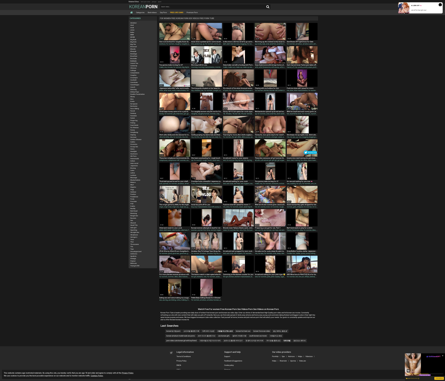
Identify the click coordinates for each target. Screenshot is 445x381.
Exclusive (133, 106)
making (183, 300)
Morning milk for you (199, 65)
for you (299, 183)
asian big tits (248, 207)
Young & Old (134, 266)
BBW (132, 35)
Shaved (133, 223)
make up (239, 67)
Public (132, 206)
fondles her (291, 253)
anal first (273, 44)
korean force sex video (261, 331)
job (174, 114)
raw (288, 183)
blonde (266, 90)
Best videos (152, 12)
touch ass (215, 160)
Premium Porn (192, 12)
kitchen (231, 277)
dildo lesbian (183, 277)
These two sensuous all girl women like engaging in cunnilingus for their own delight (270, 158)
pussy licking (310, 253)
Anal (132, 25)
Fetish (132, 118)
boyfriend (293, 114)
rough (205, 160)
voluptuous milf (174, 160)
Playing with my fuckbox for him (267, 88)
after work (167, 90)
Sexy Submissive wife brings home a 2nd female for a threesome (270, 65)
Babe (132, 32)
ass (160, 300)
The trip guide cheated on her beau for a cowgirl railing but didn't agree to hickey (206, 88)
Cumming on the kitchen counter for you (238, 274)
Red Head (133, 211)
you (312, 183)
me (165, 67)
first (244, 230)
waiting (253, 183)
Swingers (133, 237)
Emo (132, 99)
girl (270, 160)
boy (192, 207)
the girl (234, 137)
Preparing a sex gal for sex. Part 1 (268, 228)
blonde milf (273, 90)
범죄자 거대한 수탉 (239, 336)
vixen (225, 230)
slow (291, 90)
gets (294, 207)
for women (170, 44)
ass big (165, 300)
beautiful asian (218, 183)
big (183, 67)
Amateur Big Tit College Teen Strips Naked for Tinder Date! (206, 251)
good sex (183, 253)
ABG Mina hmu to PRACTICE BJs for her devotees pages (302, 274)
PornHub (275, 356)
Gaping (133, 135)
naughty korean (203, 114)
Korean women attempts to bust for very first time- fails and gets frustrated (206, 228)
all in (259, 160)
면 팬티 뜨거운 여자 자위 (254, 341)
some (216, 44)
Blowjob (133, 51)
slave (305, 160)
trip (192, 90)
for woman (308, 207)
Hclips (300, 356)
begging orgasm (315, 137)
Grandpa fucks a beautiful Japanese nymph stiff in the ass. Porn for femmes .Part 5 (206, 181)
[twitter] (171, 352)
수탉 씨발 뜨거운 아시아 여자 (210, 341)
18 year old (236, 114)
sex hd (260, 230)
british (280, 90)
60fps (307, 277)
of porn (225, 90)
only (217, 114)
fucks (193, 183)
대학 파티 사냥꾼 (208, 331)
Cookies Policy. (97, 376)
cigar (282, 277)
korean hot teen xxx (243, 331)
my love (211, 137)
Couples (133, 75)
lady (263, 44)
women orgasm (216, 230)
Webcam (133, 263)
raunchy (314, 114)
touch (210, 160)
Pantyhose (134, 197)
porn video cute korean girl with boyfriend (181, 341)
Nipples (133, 187)
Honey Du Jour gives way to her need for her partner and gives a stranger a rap (270, 135)
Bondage (133, 54)
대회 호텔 (287, 341)
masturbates (181, 90)
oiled (161, 230)
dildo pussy (246, 137)
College (133, 70)
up (203, 44)
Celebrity (133, 66)
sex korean (268, 230)
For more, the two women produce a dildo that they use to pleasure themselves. (174, 274)
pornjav (154, 2)
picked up (198, 44)
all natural (264, 160)
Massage (133, 177)
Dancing (133, 89)
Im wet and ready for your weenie (235, 158)
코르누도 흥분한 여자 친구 (233, 341)
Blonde (133, 49)
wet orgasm (245, 183)
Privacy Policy (181, 361)
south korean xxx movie (258, 336)
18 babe (229, 114)
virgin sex (175, 207)
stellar (298, 253)
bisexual (241, 90)
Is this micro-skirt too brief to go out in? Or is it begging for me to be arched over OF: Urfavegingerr (238, 42)
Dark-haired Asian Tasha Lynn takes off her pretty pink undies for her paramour (302, 65)
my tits (196, 137)
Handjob (133, 151)
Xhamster (283, 361)
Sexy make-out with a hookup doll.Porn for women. (238, 65)
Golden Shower (136, 139)
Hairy (132, 149)
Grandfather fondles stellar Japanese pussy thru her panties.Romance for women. (302, 251)
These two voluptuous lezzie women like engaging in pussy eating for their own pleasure (174, 158)
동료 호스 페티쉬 (300, 341)
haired (289, 67)
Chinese (133, 68)
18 (224, 114)
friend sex (295, 230)
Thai (132, 242)
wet (224, 160)
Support (227, 356)
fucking (221, 137)
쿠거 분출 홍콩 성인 (273, 341)
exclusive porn (284, 183)
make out (231, 67)
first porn (250, 230)
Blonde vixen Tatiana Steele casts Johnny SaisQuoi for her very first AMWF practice (238, 228)
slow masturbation (301, 90)
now (300, 137)
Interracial (134, 163)
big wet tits (242, 160)
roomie (263, 207)
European (133, 104)
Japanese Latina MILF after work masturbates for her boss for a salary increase (174, 88)
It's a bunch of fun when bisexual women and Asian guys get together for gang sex (238, 88)
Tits (131, 246)
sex (256, 230)
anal (267, 44)
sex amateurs (284, 230)
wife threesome (265, 67)
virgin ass (183, 207)
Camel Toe (134, 63)
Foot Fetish (134, 125)
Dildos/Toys (134, 92)
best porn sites (145, 2)
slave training (313, 160)
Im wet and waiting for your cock (235, 181)
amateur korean (213, 300)
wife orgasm (284, 67)
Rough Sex (134, 216)
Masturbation (135, 180)
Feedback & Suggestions (233, 361)
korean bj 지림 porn (173, 331)
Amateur (133, 23)
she (171, 137)
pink (268, 277)
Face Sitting (134, 108)
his (302, 160)
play (301, 230)
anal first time (282, 44)
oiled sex (184, 230)
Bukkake (133, 61)
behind (312, 277)
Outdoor (133, 192)
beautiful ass (208, 183)
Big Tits (133, 44)
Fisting (132, 123)
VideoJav (302, 361)
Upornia (293, 361)
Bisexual (133, 46)
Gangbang (134, 132)
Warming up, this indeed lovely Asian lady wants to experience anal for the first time (270, 42)
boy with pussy (213, 207)
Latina (132, 173)
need (260, 137)
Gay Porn (163, 12)
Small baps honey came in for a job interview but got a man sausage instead (174, 111)
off (293, 67)
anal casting (281, 114)
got (185, 114)
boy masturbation (201, 207)
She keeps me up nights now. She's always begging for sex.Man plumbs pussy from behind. (302, 135)
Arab (132, 27)
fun (230, 90)
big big (187, 67)
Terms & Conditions (183, 356)
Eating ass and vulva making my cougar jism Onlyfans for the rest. (174, 298)
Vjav (283, 356)
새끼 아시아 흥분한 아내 (206, 336)
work (174, 90)
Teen (132, 239)
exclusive (275, 183)
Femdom (133, 116)
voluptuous (163, 160)
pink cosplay (275, 277)
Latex (132, 170)
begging (243, 44)
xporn (159, 2)
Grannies (133, 144)
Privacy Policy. (128, 373)
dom (288, 160)
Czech (132, 87)
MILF (132, 185)
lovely (259, 44)
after (161, 90)
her (296, 67)
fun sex (235, 90)
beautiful (199, 183)
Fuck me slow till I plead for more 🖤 (237, 205)
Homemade (134, 158)
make (161, 67)
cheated (197, 90)
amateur (299, 44)
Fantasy (133, 113)
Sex (131, 220)
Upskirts (133, 256)
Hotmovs (291, 356)
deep (279, 253)
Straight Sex (134, 232)
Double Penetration (137, 94)
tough (281, 207)
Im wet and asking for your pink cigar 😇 (270, 274)
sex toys (275, 230)
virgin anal (167, 207)
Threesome (134, 244)
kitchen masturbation (242, 277)
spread (165, 183)
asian (132, 30)
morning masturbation (206, 67)
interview (179, 114)
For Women (134, 127)
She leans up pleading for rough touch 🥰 (206, 158)
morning (194, 67)
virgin (161, 207)
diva (192, 44)
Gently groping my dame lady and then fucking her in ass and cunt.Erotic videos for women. (206, 135)
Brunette (133, 58)
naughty (178, 44)
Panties (133, 194)
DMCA (178, 365)
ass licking (172, 300)
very (241, 230)
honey (161, 114)
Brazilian (133, 56)
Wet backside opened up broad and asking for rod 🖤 (270, 111)
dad (292, 160)
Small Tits (134, 225)
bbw (314, 230)
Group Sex (134, 147)
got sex (189, 114)
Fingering (133, 120)
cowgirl (215, 90)
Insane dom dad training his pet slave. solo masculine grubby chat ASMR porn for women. (302, 158)
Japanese (134, 166)
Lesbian (133, 175)
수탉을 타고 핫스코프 (225, 331)
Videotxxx (309, 356)
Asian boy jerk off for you (200, 205)
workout (162, 44)
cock (253, 253)
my (192, 137)
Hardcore (134, 154)
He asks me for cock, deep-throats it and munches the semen (270, 251)
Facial (132, 111)
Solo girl (133, 227)
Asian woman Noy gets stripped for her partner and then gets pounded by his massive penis (302, 205)
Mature (133, 182)
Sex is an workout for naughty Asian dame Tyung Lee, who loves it (174, 42)
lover (299, 114)
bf (259, 207)
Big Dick (133, 42)
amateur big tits (213, 253)
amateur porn (308, 44)
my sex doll (204, 137)
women (213, 114)
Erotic (132, 101)
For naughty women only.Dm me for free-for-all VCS (206, 111)
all (256, 160)
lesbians (200, 277)
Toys (132, 249)
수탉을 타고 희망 (276, 336)
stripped (300, 207)
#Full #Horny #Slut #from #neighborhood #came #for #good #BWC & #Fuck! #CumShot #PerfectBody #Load (174, 251)
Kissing (133, 168)
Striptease (134, 235)
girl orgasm (281, 160)
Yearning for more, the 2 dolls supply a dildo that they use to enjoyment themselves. (238, 135)
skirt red (230, 44)
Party (132, 199)
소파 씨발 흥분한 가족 (191, 331)
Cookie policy (229, 365)
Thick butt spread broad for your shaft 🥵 (174, 181)
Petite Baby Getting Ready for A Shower (206, 298)
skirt (224, 44)
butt (160, 183)
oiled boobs (176, 230)
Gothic (132, 142)
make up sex (247, 67)
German (133, 137)
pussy (303, 253)
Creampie (134, 78)
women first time (203, 230)
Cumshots (134, 82)
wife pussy (275, 67)
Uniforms (133, 254)
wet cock (230, 183)
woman (289, 207)
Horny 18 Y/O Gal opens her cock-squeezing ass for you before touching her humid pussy (238, 111)
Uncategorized (135, 251)
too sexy (237, 44)
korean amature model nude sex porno (180, 336)
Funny (132, 130)
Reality (132, 208)
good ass (176, 253)
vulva (178, 300)
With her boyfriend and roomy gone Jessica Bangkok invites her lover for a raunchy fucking (302, 111)
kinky (167, 137)
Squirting (133, 230)
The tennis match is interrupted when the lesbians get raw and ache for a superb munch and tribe (206, 274)
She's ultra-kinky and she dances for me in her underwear (174, 135)
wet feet (237, 183)
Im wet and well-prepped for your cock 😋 (238, 251)
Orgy (132, 189)
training (297, 160)
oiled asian (167, 230)
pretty (300, 67)
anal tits (273, 114)
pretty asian (307, 67)
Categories (140, 12)
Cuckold (133, 80)
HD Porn (133, 156)
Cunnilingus (134, 85)
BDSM (132, 37)
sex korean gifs (223, 336)
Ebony (132, 97)
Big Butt (133, 39)
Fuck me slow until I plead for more (300, 88)
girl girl (274, 160)
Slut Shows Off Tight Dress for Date (300, 42)
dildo (239, 137)
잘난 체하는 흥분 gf (280, 331)
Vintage (133, 258)
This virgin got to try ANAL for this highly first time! (174, 205)
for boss (190, 90)
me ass (170, 67)
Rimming (133, 213)
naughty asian (187, 44)
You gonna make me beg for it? (171, 65)
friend (289, 230)
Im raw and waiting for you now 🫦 (300, 181)
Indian (132, 161)
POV (132, 204)
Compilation (134, 73)
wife (256, 67)
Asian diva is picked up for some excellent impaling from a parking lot (206, 42)
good (170, 253)
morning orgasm (221, 67)
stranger (274, 137)
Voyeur (133, 261)
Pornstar (133, 201)
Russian (133, 218)
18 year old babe (247, 114)
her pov (301, 277)
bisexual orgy (250, 90)
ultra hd (162, 137)
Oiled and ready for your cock (170, 228)
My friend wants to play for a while (299, 228)
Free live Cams (176, 12)
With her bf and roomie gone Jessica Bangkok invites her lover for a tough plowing (270, 205)
